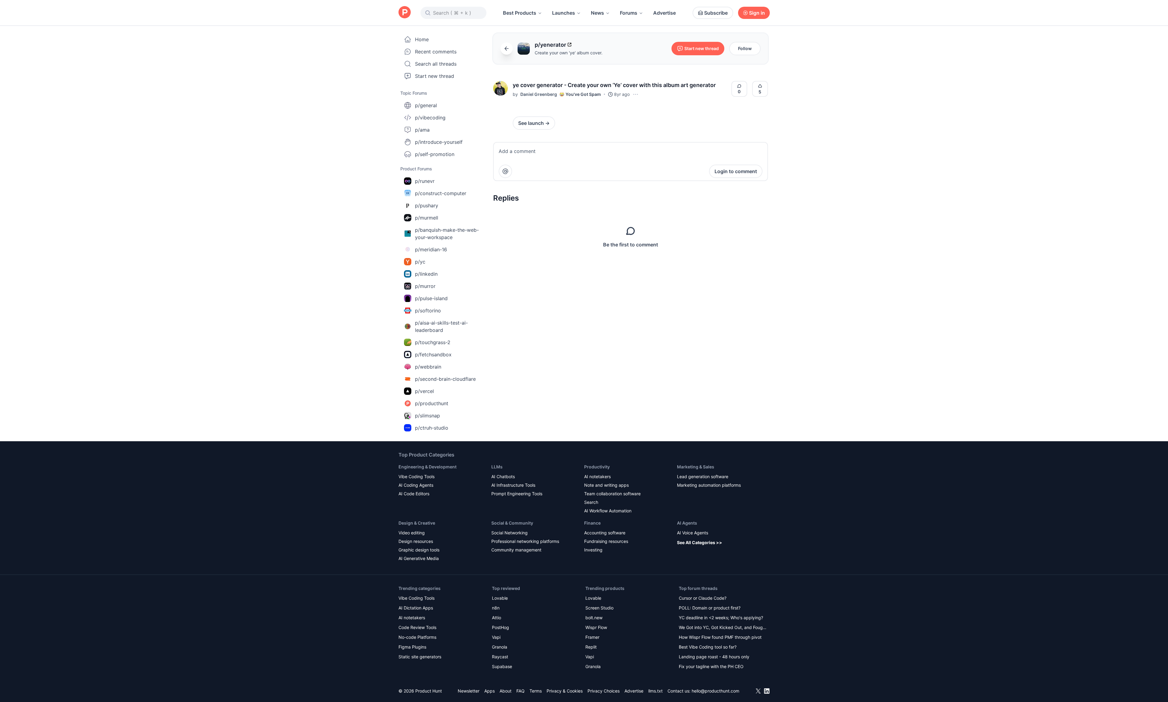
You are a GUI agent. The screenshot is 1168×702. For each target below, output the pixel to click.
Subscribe (716, 13)
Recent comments (436, 52)
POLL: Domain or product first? (709, 607)
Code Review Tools (417, 627)
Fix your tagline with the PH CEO (711, 666)
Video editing (411, 532)
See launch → (534, 123)
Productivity (597, 466)
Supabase (502, 666)
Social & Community (512, 523)
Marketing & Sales (695, 466)
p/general (426, 105)
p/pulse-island (431, 298)
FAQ (520, 690)
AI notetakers (597, 476)
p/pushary (426, 205)
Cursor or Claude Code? (702, 598)
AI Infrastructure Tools (513, 485)
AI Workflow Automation (607, 510)
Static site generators (419, 656)
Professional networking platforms (525, 541)
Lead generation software (702, 476)
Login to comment (736, 171)
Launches (563, 13)
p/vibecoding (430, 118)
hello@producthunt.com (715, 690)
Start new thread (434, 76)
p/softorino (428, 310)
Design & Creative (416, 523)
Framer (592, 637)
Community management (516, 549)
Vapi (496, 637)
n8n (496, 607)
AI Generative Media (418, 558)
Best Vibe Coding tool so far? (708, 646)
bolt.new (593, 617)
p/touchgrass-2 (432, 342)
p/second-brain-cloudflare (445, 379)
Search (591, 502)
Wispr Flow (596, 627)
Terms (535, 690)
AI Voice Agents (692, 532)
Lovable (500, 598)
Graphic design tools (418, 549)
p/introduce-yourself (439, 142)
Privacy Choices (604, 690)
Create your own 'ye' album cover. (568, 52)
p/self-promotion (434, 154)
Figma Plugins (412, 646)
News (597, 13)
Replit (591, 646)
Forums (628, 13)
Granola (499, 646)
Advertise (664, 13)
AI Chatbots (503, 476)
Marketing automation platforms (709, 485)
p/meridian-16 (431, 249)
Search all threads (436, 64)
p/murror (425, 286)
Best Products (519, 13)
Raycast (500, 656)
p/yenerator (550, 45)
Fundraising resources (606, 541)
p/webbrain (428, 367)
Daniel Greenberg (538, 94)
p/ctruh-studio (431, 428)
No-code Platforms (417, 637)
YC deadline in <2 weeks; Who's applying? (721, 617)
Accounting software (604, 532)
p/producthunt (431, 403)
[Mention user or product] (505, 171)
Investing (593, 549)
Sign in (757, 13)
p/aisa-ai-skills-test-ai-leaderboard (441, 326)
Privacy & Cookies (565, 690)
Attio (496, 617)
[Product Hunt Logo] (404, 12)
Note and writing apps (606, 485)
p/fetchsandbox (433, 354)
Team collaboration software (612, 493)
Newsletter (468, 690)
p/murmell (426, 218)
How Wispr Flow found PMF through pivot (720, 637)
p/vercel (424, 391)
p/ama (422, 130)
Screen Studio (599, 607)
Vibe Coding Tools (416, 476)
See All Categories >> (699, 542)
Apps (489, 690)
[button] (500, 88)
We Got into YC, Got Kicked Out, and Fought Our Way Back (723, 628)
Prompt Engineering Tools (516, 493)
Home (422, 39)
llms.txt (655, 690)
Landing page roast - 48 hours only (714, 656)
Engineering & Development (427, 466)
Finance (592, 523)
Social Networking (509, 532)
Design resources (415, 541)
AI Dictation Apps (415, 607)
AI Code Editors (413, 493)
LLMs (497, 466)
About (505, 690)
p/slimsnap (427, 416)
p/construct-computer (440, 193)
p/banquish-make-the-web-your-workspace (447, 233)
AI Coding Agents (415, 485)
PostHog (500, 627)
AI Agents (687, 523)
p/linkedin (426, 274)
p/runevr (425, 181)
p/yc (420, 262)
